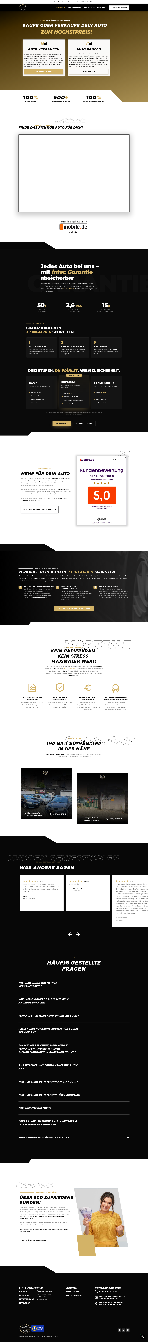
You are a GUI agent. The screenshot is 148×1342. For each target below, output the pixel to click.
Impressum (72, 1291)
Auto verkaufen (74, 7)
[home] (22, 7)
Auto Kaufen (89, 71)
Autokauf (24, 1303)
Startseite (24, 1291)
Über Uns (101, 7)
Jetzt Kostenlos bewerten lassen (40, 509)
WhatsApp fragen (85, 423)
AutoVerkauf (26, 1299)
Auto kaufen (89, 7)
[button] (70, 934)
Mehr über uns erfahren (34, 1240)
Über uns (24, 1295)
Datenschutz (74, 1295)
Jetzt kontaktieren (119, 7)
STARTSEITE (60, 7)
